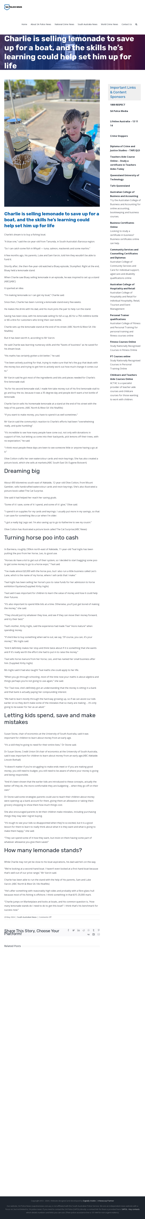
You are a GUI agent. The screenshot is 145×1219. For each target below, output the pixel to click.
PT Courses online (120, 356)
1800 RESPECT (117, 104)
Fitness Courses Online (123, 341)
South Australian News (27, 917)
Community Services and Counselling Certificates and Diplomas (124, 253)
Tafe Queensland (120, 185)
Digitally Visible (89, 1200)
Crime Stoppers (119, 136)
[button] (136, 24)
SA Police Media (119, 111)
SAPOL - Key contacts (131, 1209)
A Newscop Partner (106, 1200)
